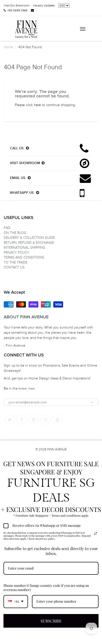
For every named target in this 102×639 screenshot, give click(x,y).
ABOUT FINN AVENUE (26, 317)
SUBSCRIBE (51, 620)
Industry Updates (44, 5)
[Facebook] (21, 419)
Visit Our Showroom (16, 5)
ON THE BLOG (15, 233)
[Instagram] (45, 419)
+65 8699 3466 (17, 10)
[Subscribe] (92, 402)
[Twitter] (10, 419)
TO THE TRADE (15, 262)
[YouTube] (57, 419)
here (37, 105)
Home (8, 47)
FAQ (7, 228)
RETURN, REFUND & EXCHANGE (29, 243)
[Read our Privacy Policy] (96, 533)
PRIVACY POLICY (16, 252)
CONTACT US (14, 267)
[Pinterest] (33, 419)
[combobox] (15, 601)
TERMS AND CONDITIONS (24, 257)
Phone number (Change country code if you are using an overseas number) (46, 587)
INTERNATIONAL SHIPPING (24, 247)
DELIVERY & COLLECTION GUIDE (29, 238)
